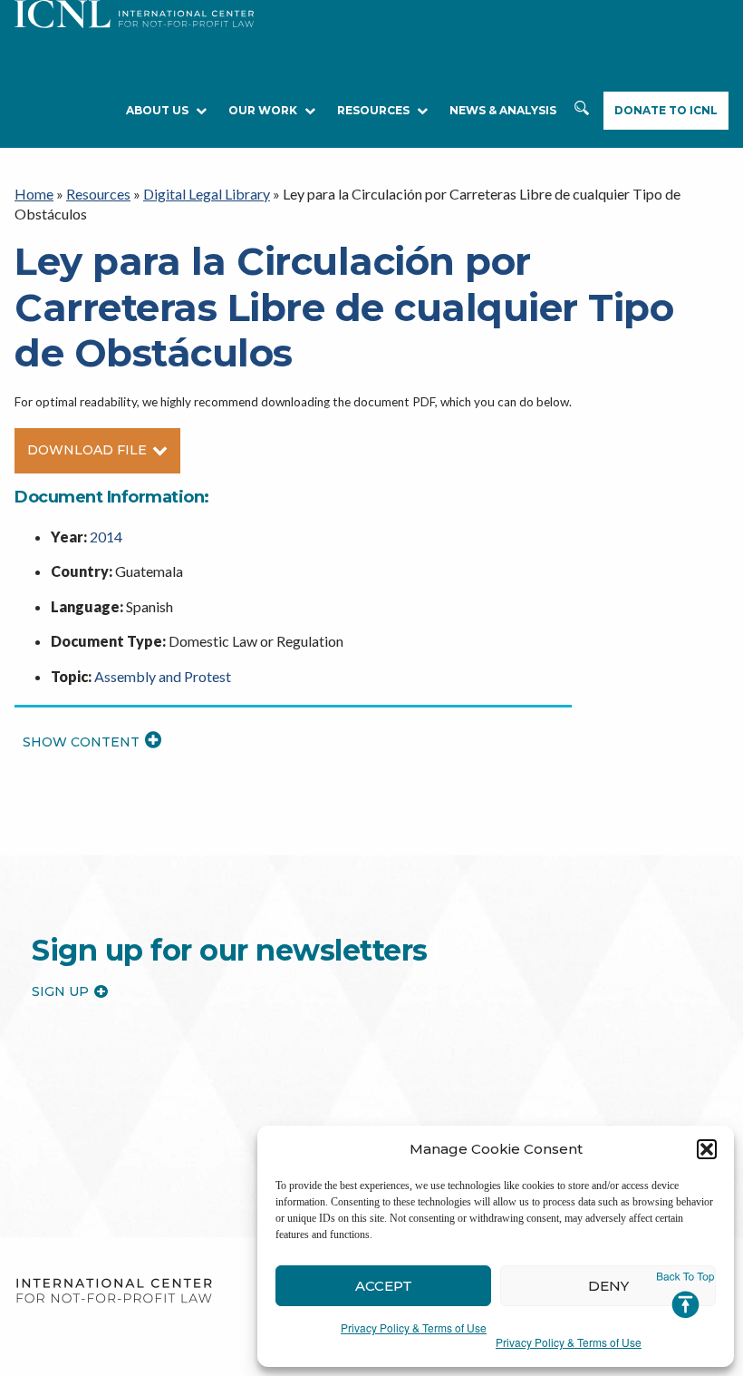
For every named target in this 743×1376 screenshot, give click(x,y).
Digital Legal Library (206, 193)
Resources (98, 193)
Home (33, 193)
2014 (106, 536)
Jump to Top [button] (685, 1295)
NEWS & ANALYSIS (502, 110)
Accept (383, 1285)
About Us (157, 110)
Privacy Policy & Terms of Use (414, 1327)
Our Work (262, 110)
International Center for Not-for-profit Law (113, 1291)
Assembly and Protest (162, 676)
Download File (87, 450)
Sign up (60, 991)
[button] (707, 1149)
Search (581, 111)
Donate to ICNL (666, 110)
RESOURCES (373, 110)
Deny (608, 1285)
